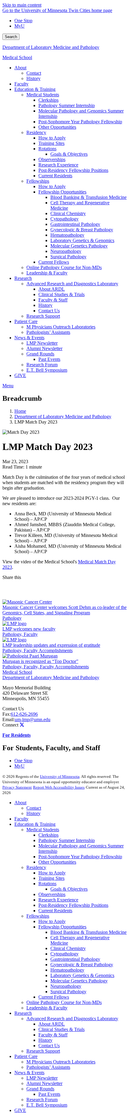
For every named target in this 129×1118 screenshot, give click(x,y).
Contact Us (13, 708)
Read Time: (13, 466)
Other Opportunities (57, 862)
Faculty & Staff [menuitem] (53, 299)
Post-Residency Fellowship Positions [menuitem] (73, 170)
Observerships (51, 894)
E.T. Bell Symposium (46, 1105)
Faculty (21, 818)
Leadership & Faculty (47, 1007)
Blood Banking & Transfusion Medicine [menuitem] (88, 197)
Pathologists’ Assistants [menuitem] (48, 332)
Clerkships (48, 835)
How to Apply (52, 872)
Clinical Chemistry (68, 948)
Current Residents (55, 910)
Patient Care (26, 1056)
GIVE (20, 1110)
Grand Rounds (40, 1088)
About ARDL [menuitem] (51, 289)
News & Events (29, 1072)
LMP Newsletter (42, 1078)
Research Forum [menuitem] (42, 364)
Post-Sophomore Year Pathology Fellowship (80, 856)
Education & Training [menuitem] (35, 89)
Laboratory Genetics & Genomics (82, 975)
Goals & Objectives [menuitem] (69, 154)
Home (20, 411)
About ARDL (51, 1024)
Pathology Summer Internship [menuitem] (66, 105)
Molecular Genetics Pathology (79, 980)
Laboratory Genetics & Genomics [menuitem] (82, 240)
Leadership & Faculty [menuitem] (47, 272)
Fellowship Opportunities (62, 926)
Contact (33, 808)
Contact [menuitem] (33, 73)
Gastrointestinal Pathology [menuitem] (75, 224)
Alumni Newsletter (44, 1083)
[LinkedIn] (64, 594)
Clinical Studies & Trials (61, 1029)
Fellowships (37, 916)
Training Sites (51, 878)
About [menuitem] (20, 67)
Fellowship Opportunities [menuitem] (62, 191)
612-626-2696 (24, 714)
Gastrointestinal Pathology (75, 959)
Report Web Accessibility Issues (59, 787)
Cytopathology (64, 953)
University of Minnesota (60, 776)
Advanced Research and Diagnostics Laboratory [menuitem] (72, 283)
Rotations (47, 883)
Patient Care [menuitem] (26, 321)
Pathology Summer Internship (66, 840)
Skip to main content (21, 4)
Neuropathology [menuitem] (65, 251)
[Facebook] (64, 585)
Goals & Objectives (69, 889)
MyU (19, 25)
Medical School (17, 57)
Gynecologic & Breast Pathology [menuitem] (81, 229)
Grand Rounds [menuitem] (40, 353)
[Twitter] (22, 724)
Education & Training (35, 824)
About (20, 802)
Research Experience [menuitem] (58, 164)
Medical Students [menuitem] (42, 94)
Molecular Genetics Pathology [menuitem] (79, 245)
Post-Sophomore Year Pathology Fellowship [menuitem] (80, 121)
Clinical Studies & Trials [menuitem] (61, 294)
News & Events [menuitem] (29, 337)
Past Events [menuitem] (49, 359)
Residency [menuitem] (36, 132)
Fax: (6, 714)
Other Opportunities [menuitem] (57, 127)
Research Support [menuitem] (43, 316)
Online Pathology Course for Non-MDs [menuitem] (64, 267)
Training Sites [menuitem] (51, 143)
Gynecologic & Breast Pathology (81, 964)
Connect (10, 724)
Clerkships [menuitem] (48, 100)
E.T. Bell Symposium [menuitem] (46, 370)
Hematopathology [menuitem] (67, 235)
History (33, 813)
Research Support (43, 1051)
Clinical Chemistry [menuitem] (68, 213)
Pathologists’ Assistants (48, 1067)
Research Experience (58, 899)
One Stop (23, 20)
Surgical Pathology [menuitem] (68, 256)
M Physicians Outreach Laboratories (60, 1061)
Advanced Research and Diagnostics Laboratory (72, 1018)
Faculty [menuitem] (21, 83)
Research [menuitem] (23, 278)
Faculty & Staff (53, 1034)
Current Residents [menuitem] (55, 175)
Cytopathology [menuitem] (64, 218)
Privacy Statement (17, 787)
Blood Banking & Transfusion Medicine (88, 932)
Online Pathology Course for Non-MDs (64, 1002)
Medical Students (42, 829)
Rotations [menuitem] (47, 148)
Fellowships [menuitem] (37, 181)
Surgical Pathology (68, 991)
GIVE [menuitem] (20, 375)
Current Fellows (53, 997)
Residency (36, 867)
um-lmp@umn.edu (32, 719)
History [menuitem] (33, 78)
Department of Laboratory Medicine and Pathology (50, 47)
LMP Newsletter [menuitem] (42, 343)
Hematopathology (67, 970)
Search (11, 36)
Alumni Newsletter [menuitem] (44, 348)
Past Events (49, 1094)
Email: (8, 719)
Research (23, 1013)
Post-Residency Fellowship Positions (73, 905)
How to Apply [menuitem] (52, 137)
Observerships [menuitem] (51, 159)
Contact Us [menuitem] (49, 310)
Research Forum (42, 1099)
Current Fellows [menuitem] (53, 262)
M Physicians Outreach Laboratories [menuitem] (60, 326)
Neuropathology (65, 986)
